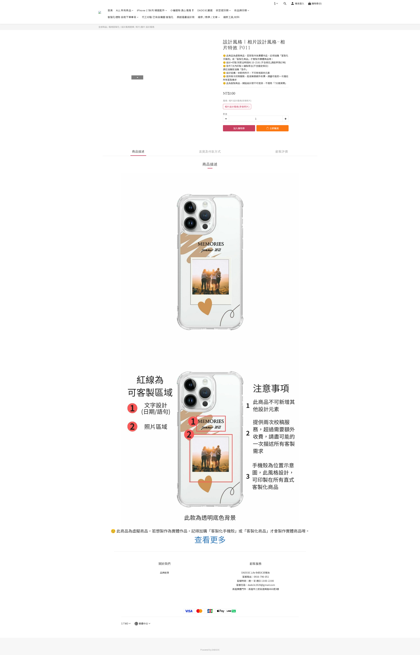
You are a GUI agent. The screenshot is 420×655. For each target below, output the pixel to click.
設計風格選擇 (127, 26)
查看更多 (210, 539)
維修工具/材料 (231, 17)
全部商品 (102, 26)
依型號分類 (222, 10)
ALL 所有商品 (123, 10)
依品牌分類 (240, 10)
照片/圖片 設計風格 (145, 26)
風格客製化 (114, 26)
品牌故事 (164, 572)
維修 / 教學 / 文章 (208, 17)
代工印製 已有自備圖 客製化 (158, 17)
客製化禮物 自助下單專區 (122, 17)
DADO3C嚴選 (205, 10)
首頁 (110, 10)
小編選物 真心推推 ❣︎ (182, 10)
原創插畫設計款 (186, 17)
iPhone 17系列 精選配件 (151, 10)
